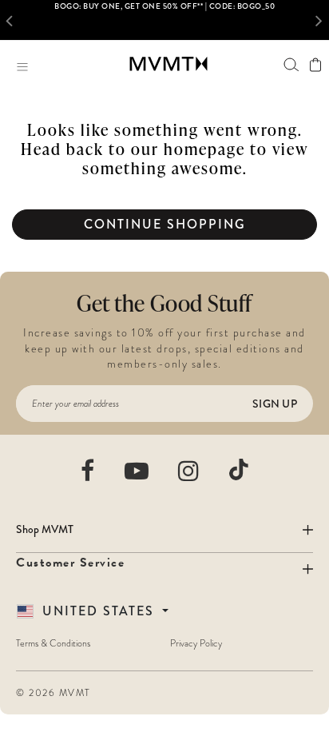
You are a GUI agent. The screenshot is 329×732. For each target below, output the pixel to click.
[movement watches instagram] (189, 471)
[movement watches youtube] (137, 471)
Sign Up (274, 404)
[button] (13, 20)
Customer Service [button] (70, 562)
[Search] (291, 64)
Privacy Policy (196, 643)
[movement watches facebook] (88, 471)
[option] (164, 20)
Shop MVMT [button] (44, 529)
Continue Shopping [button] (165, 224)
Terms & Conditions (53, 643)
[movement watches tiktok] (238, 469)
